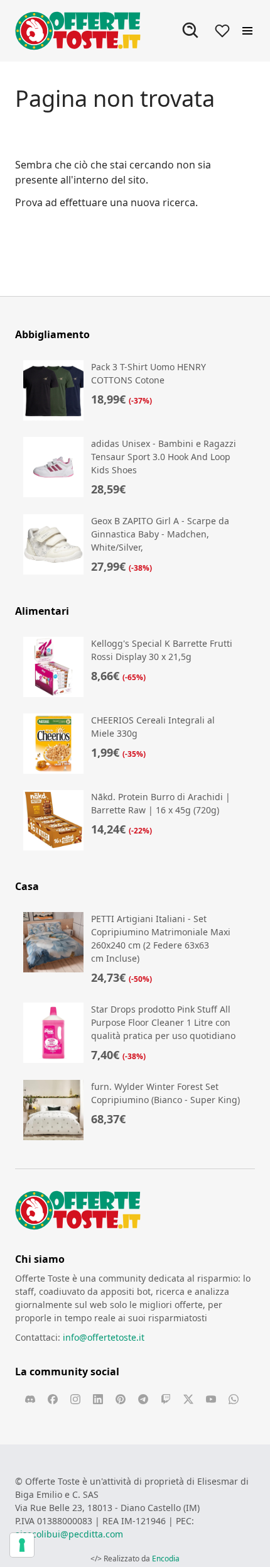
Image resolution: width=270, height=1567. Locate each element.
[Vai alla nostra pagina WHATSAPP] (234, 1399)
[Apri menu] (247, 30)
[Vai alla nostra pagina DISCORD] (30, 1399)
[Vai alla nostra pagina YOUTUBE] (211, 1399)
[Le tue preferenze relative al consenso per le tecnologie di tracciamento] (22, 1545)
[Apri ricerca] (191, 31)
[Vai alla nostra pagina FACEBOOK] (53, 1399)
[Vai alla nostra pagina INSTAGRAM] (75, 1399)
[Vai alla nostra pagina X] (188, 1399)
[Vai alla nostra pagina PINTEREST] (121, 1399)
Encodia (166, 1558)
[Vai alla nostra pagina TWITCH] (166, 1399)
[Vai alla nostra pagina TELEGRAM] (143, 1399)
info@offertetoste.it (103, 1337)
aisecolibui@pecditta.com (69, 1534)
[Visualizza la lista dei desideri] (222, 30)
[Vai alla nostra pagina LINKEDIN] (98, 1399)
